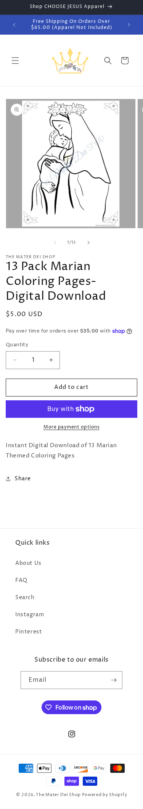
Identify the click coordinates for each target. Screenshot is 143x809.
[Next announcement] (129, 24)
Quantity (17, 344)
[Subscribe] (113, 680)
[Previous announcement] (14, 24)
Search (25, 597)
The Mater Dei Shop (58, 795)
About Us (28, 563)
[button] (15, 60)
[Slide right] (88, 242)
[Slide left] (55, 242)
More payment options (71, 427)
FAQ (21, 580)
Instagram (29, 614)
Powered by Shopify (104, 795)
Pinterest (28, 631)
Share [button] (22, 478)
